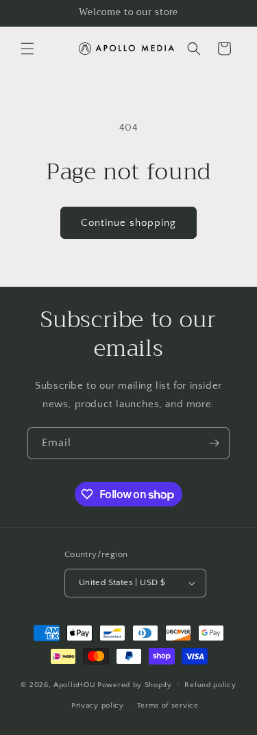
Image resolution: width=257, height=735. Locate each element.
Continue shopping (128, 223)
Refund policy (210, 685)
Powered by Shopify (134, 684)
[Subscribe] (214, 443)
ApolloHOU (74, 684)
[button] (27, 49)
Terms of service (168, 705)
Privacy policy (97, 705)
